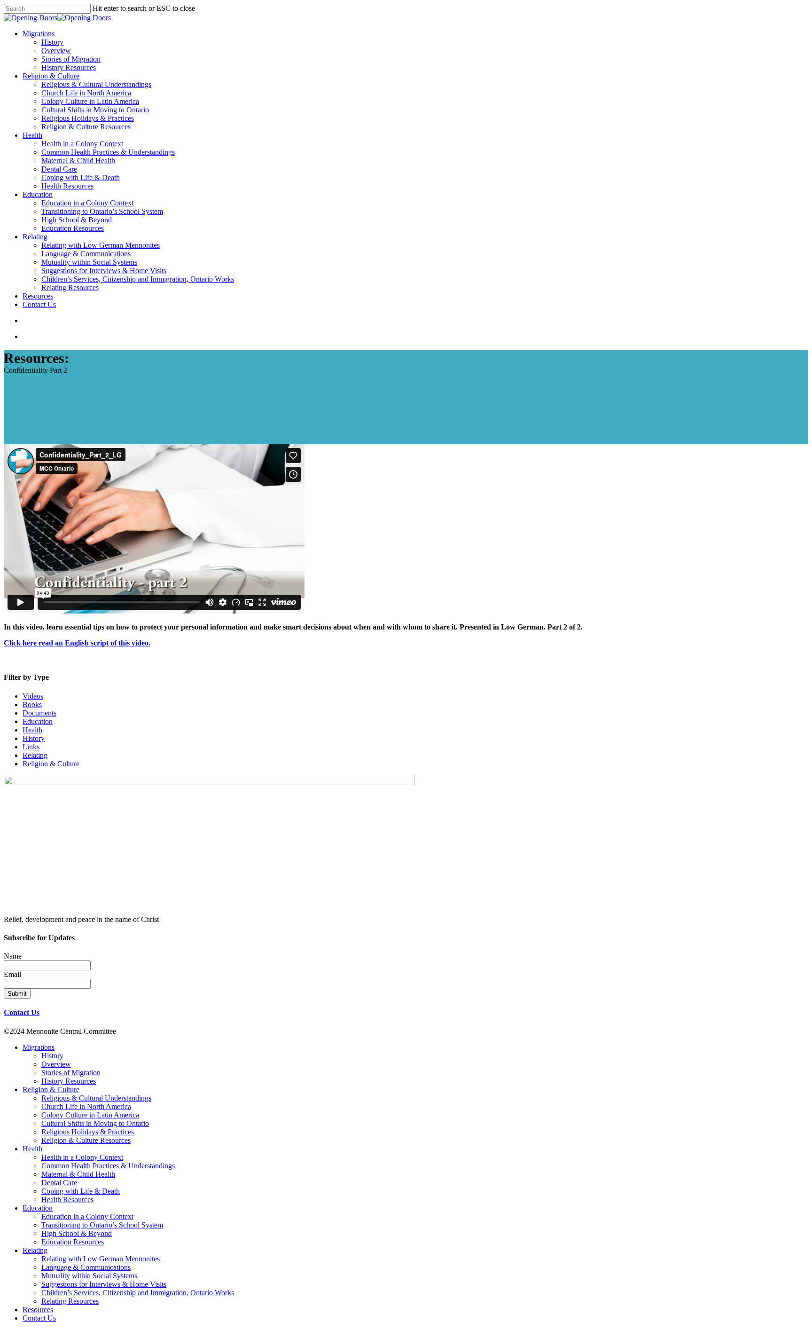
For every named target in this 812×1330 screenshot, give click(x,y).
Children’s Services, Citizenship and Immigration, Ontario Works (137, 1293)
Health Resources (67, 1200)
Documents (39, 713)
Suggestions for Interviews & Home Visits (103, 1284)
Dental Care (59, 1183)
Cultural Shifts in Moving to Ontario (95, 1123)
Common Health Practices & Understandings (108, 1166)
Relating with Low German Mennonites (100, 1259)
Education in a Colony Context (87, 1216)
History (34, 738)
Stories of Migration (71, 1073)
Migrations (39, 1047)
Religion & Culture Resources (86, 1140)
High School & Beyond (76, 1233)
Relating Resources (70, 1301)
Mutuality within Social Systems (89, 1276)
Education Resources (72, 1242)
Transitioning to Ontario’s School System (102, 1225)
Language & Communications (86, 1267)
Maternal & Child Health (78, 1174)
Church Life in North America (86, 1106)
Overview (56, 1064)
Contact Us (21, 1012)
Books (32, 704)
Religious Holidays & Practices (87, 1132)
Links (31, 747)
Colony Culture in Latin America (90, 1115)
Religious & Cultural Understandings (96, 1098)
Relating (35, 755)
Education (38, 721)
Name (13, 956)
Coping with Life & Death (80, 1191)
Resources (38, 1310)
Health (32, 730)
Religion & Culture (51, 764)
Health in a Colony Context (82, 1157)
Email (12, 974)
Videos (33, 696)
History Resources (68, 1081)
